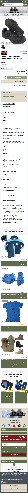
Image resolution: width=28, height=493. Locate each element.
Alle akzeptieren (14, 485)
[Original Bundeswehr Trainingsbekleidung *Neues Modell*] (7, 386)
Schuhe (12, 14)
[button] (25, 1)
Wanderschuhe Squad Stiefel (8, 359)
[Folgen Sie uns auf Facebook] (3, 425)
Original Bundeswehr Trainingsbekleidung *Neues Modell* (6, 394)
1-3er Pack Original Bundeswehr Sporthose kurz (13, 294)
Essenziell (5, 479)
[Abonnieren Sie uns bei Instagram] (9, 425)
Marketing (20, 479)
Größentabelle (7, 92)
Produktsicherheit (8, 96)
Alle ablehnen (14, 488)
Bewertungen (6, 100)
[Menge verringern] (5, 78)
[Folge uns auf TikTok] (19, 425)
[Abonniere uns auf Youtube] (14, 425)
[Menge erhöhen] (5, 76)
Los (26, 4)
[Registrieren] (8, 1)
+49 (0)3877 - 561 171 (15, 422)
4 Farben (14, 366)
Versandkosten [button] (24, 85)
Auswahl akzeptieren (14, 491)
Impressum (3, 477)
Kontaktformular (15, 420)
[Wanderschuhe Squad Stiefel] (14, 344)
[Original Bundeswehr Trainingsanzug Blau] (14, 246)
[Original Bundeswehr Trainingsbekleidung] (21, 386)
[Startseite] (14, 10)
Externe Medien (6, 480)
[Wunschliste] (20, 1)
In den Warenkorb (17, 77)
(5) (26, 51)
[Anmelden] (5, 1)
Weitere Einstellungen (5, 482)
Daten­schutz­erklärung (14, 475)
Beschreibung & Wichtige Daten (11, 89)
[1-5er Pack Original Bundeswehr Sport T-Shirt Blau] (14, 311)
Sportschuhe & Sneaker (19, 14)
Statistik (12, 479)
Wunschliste (19, 81)
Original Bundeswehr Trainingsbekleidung (20, 393)
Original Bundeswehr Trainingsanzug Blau (11, 261)
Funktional (22, 480)
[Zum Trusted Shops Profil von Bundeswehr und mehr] (24, 425)
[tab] (14, 89)
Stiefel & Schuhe (6, 14)
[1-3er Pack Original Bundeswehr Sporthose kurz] (14, 279)
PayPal (14, 480)
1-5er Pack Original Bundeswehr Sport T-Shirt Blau (13, 327)
